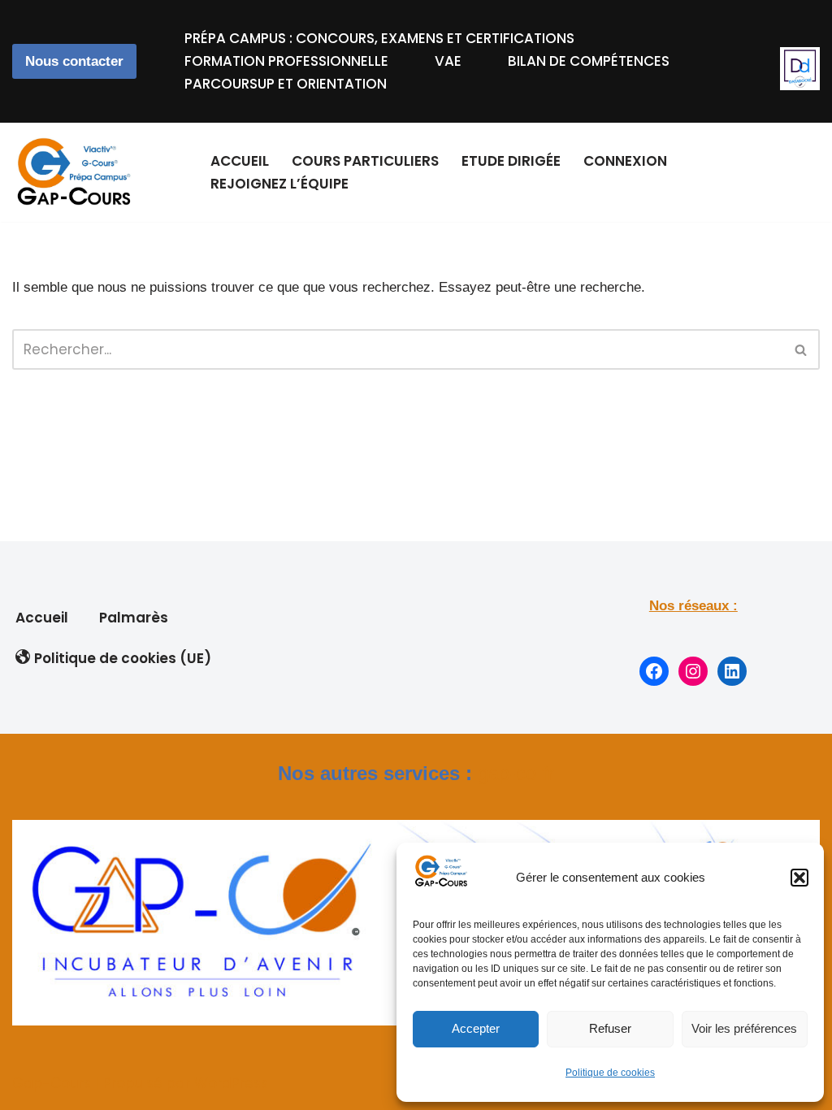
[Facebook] (654, 671)
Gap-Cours (51, 1083)
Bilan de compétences (589, 61)
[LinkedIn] (732, 671)
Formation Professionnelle (286, 61)
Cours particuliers (365, 161)
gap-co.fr (516, 773)
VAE (448, 61)
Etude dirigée (511, 161)
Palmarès (133, 617)
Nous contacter (74, 61)
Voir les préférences (744, 1028)
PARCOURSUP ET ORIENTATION (285, 83)
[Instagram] (693, 671)
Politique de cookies (610, 1072)
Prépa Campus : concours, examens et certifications (379, 38)
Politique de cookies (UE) (122, 658)
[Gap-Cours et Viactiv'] (77, 172)
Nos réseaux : (693, 606)
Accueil (239, 161)
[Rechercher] (801, 349)
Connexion (625, 161)
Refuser (610, 1028)
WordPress (231, 1083)
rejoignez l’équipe (279, 183)
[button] (799, 877)
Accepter (476, 1028)
